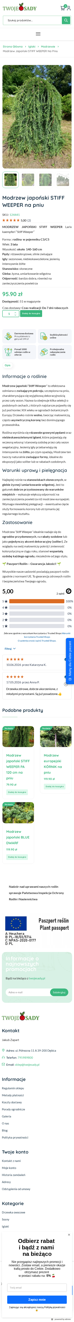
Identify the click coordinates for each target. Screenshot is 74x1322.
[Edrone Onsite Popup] (37, 661)
